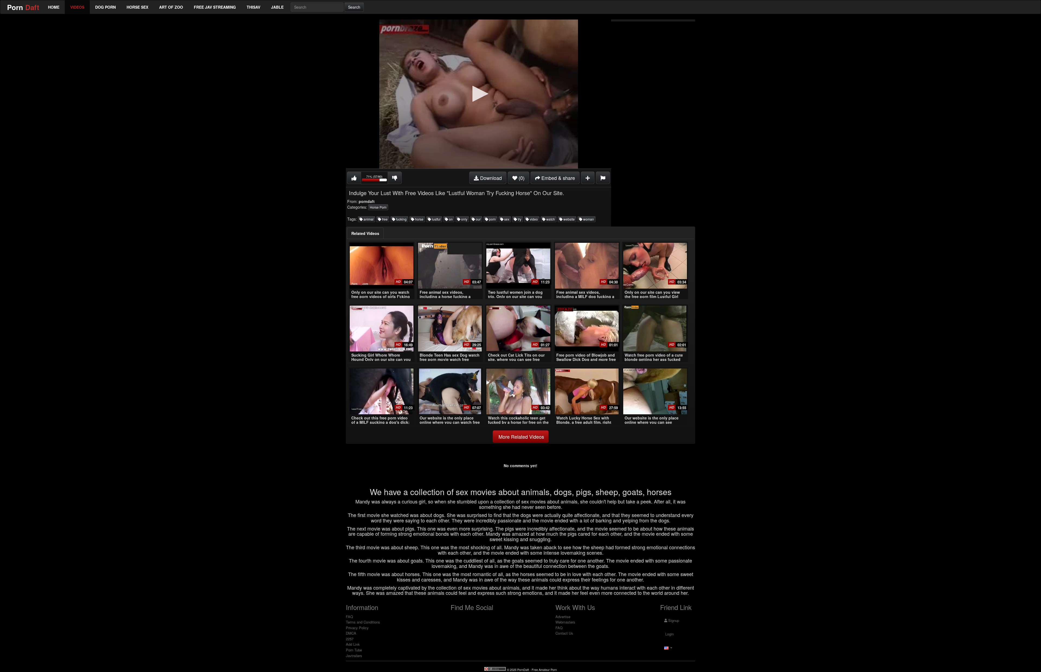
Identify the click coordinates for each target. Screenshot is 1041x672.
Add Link (353, 644)
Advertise (562, 616)
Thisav (253, 7)
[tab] (365, 233)
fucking (401, 219)
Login (669, 634)
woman (588, 219)
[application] (478, 94)
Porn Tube (354, 649)
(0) (521, 177)
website (569, 219)
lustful (436, 219)
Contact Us (564, 633)
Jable (277, 7)
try (519, 219)
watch (550, 219)
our (478, 219)
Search (354, 7)
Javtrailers (354, 655)
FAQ (349, 616)
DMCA (351, 633)
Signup (673, 620)
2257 (350, 638)
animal (368, 219)
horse (418, 219)
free (384, 219)
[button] (478, 94)
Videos (77, 7)
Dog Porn (105, 7)
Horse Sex (137, 7)
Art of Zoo (171, 7)
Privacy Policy (357, 627)
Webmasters (565, 622)
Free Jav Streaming (215, 7)
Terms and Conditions (363, 622)
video (533, 219)
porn (492, 219)
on (450, 219)
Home (53, 7)
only (463, 219)
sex (506, 219)
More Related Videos (520, 436)
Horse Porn (378, 207)
